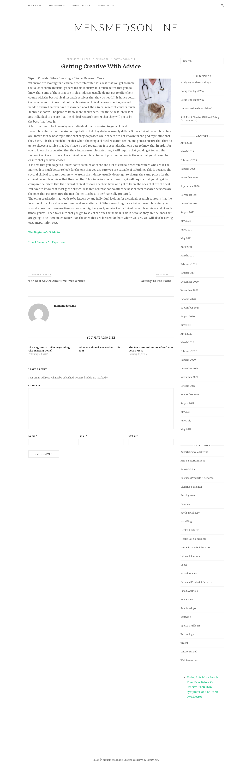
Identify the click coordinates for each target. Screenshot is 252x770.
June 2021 (186, 229)
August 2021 (187, 212)
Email (83, 436)
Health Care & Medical (193, 538)
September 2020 (190, 307)
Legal (184, 564)
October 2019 (188, 385)
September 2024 (190, 186)
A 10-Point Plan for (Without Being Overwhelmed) (200, 119)
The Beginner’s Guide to (44, 232)
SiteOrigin (152, 759)
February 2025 (189, 160)
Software (186, 616)
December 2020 (190, 281)
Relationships (188, 608)
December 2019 (189, 368)
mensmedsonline (126, 27)
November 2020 (190, 290)
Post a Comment (124, 59)
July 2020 (186, 325)
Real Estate (187, 599)
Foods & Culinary (190, 512)
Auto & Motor (188, 469)
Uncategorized (189, 651)
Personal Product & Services (196, 582)
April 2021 (186, 247)
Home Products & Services (195, 547)
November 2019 (189, 377)
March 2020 (187, 342)
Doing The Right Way (192, 91)
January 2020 (188, 359)
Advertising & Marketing (194, 452)
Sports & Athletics (190, 625)
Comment (34, 385)
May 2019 (186, 429)
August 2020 (188, 316)
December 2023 (190, 195)
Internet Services (190, 556)
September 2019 (190, 394)
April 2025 (186, 142)
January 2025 (188, 168)
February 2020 (189, 351)
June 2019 (186, 420)
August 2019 (187, 403)
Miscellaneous (189, 573)
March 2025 (187, 151)
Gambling (186, 521)
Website (133, 436)
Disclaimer (34, 5)
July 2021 (186, 220)
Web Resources (189, 660)
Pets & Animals (189, 591)
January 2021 (188, 273)
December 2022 (190, 203)
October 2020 (188, 299)
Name (32, 436)
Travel (184, 643)
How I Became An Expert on (46, 242)
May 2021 (186, 238)
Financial (102, 59)
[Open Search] (222, 5)
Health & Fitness (190, 530)
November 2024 (190, 177)
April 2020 (186, 333)
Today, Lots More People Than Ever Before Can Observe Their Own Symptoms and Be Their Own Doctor (203, 687)
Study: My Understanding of (196, 82)
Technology (187, 634)
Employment (188, 495)
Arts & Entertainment (193, 460)
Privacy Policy (81, 5)
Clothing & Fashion (191, 486)
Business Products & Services (197, 478)
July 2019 (185, 411)
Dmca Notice (57, 5)
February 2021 (189, 264)
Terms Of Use (106, 5)
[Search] (220, 59)
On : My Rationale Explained (196, 108)
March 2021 (187, 255)
